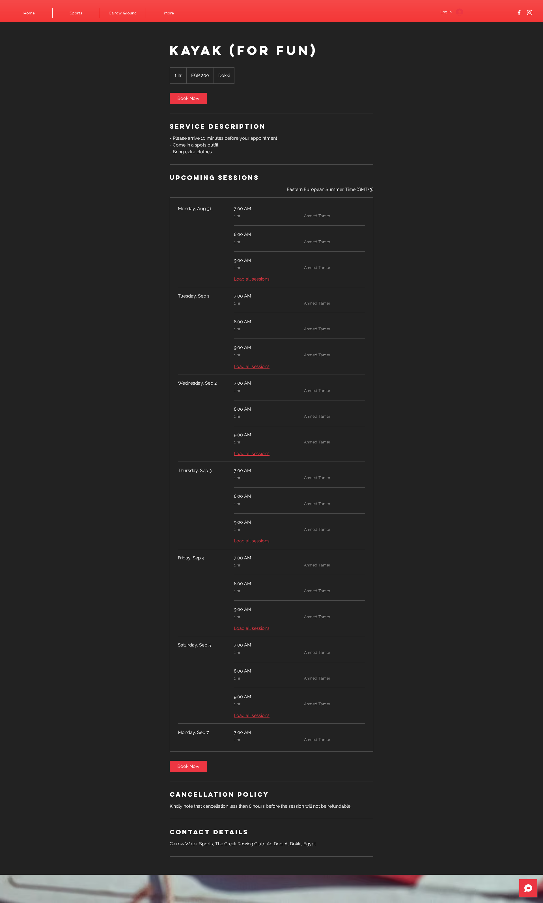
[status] (330, 189)
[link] (188, 98)
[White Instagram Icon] (529, 12)
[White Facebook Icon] (519, 12)
